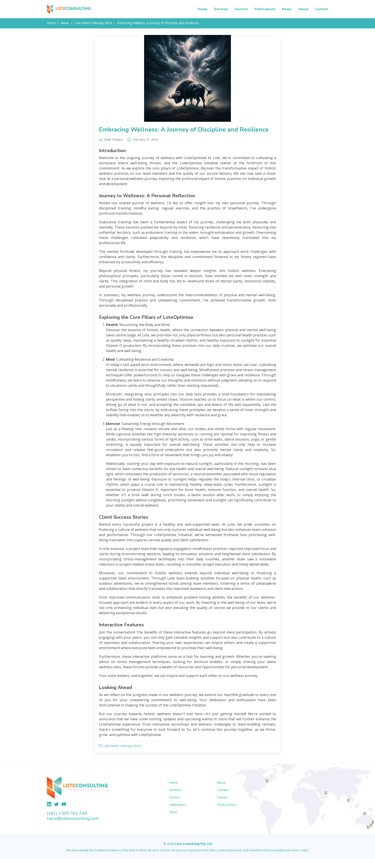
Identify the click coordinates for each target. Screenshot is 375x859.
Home (202, 9)
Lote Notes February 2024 (93, 23)
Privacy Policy (226, 804)
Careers (222, 797)
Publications (265, 9)
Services (221, 9)
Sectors (241, 9)
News (287, 9)
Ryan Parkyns (113, 139)
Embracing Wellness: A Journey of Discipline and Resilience (183, 129)
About (303, 9)
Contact (321, 9)
